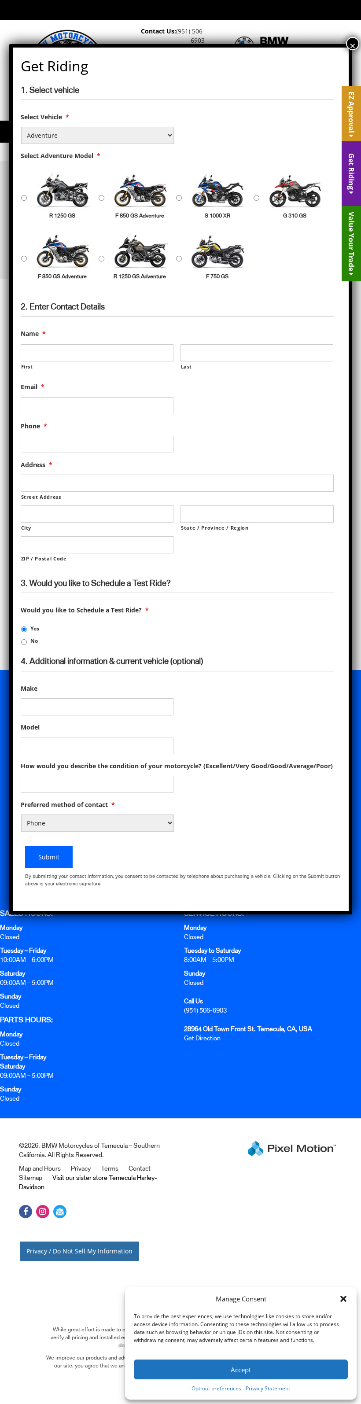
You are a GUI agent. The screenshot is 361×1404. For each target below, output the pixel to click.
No (34, 641)
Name (33, 334)
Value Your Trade (351, 242)
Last (186, 366)
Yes (34, 628)
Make (29, 689)
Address (36, 465)
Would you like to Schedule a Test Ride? (85, 610)
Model (30, 727)
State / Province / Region (215, 527)
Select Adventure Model (60, 156)
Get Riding (351, 172)
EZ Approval (351, 113)
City (26, 527)
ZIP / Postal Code (44, 558)
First (27, 366)
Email (32, 387)
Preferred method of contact (68, 805)
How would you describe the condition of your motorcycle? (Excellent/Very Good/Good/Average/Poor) (177, 766)
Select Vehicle (45, 117)
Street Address (41, 497)
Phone (34, 426)
